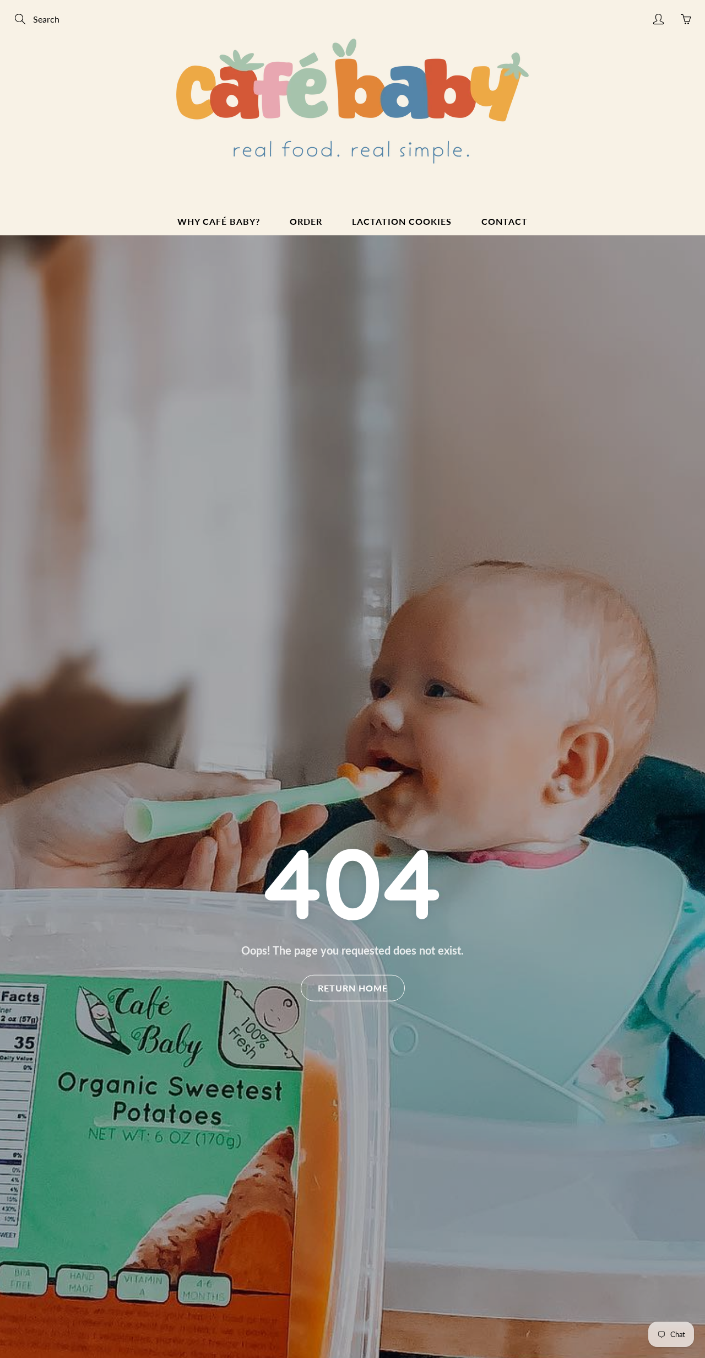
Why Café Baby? (218, 221)
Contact (504, 221)
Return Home (353, 987)
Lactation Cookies (402, 221)
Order (306, 221)
